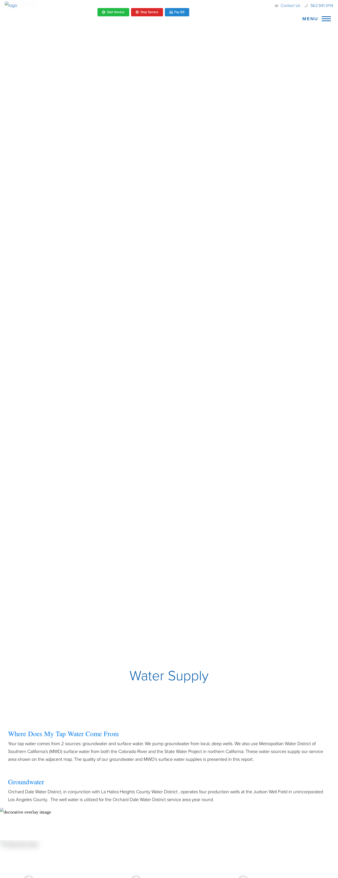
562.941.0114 (321, 5)
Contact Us (290, 5)
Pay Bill (179, 12)
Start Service (115, 12)
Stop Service (149, 12)
